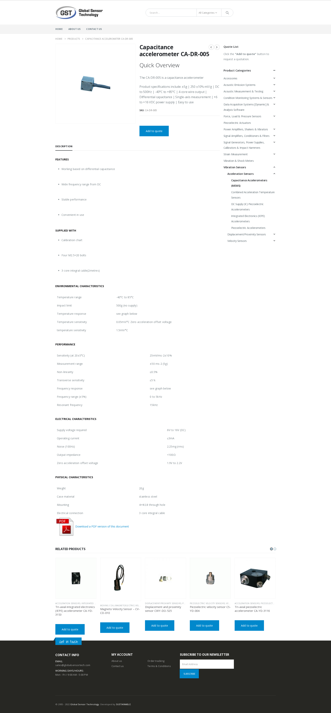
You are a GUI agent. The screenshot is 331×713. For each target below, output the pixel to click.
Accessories (230, 78)
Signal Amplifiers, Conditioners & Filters (247, 136)
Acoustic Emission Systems (240, 85)
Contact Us (94, 29)
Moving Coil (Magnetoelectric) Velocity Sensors (127, 605)
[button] (271, 549)
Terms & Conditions (159, 666)
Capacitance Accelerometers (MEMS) (249, 182)
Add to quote (154, 131)
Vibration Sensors (235, 167)
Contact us (117, 666)
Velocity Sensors (237, 241)
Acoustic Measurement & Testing (243, 91)
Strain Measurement (236, 154)
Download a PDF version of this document (102, 526)
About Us (74, 29)
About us (116, 661)
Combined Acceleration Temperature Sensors (253, 194)
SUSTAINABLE (123, 704)
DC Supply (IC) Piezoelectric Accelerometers (247, 206)
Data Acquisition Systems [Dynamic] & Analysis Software (246, 107)
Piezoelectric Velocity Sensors (207, 603)
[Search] (227, 12)
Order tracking (155, 661)
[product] (76, 578)
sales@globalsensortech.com (72, 665)
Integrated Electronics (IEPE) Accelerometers (248, 218)
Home (59, 29)
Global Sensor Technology (84, 704)
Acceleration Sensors (240, 174)
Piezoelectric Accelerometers (248, 228)
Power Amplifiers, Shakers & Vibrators (246, 129)
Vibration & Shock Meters (239, 161)
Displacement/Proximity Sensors (246, 234)
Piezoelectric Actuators (237, 123)
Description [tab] (63, 146)
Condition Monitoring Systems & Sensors (248, 98)
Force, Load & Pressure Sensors (242, 116)
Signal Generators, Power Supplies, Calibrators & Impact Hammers (244, 145)
